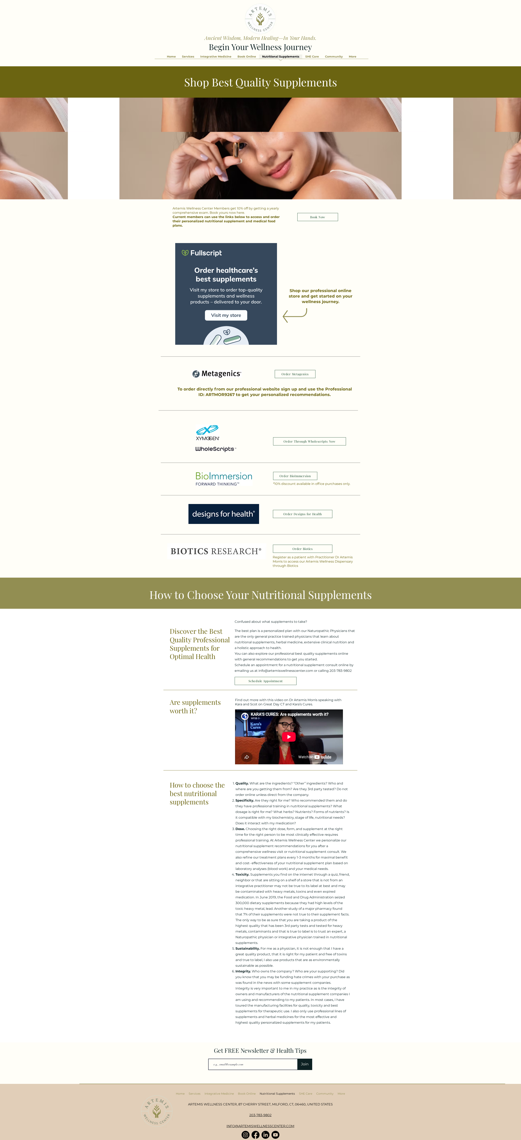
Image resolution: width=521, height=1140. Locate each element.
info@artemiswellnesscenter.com (285, 671)
